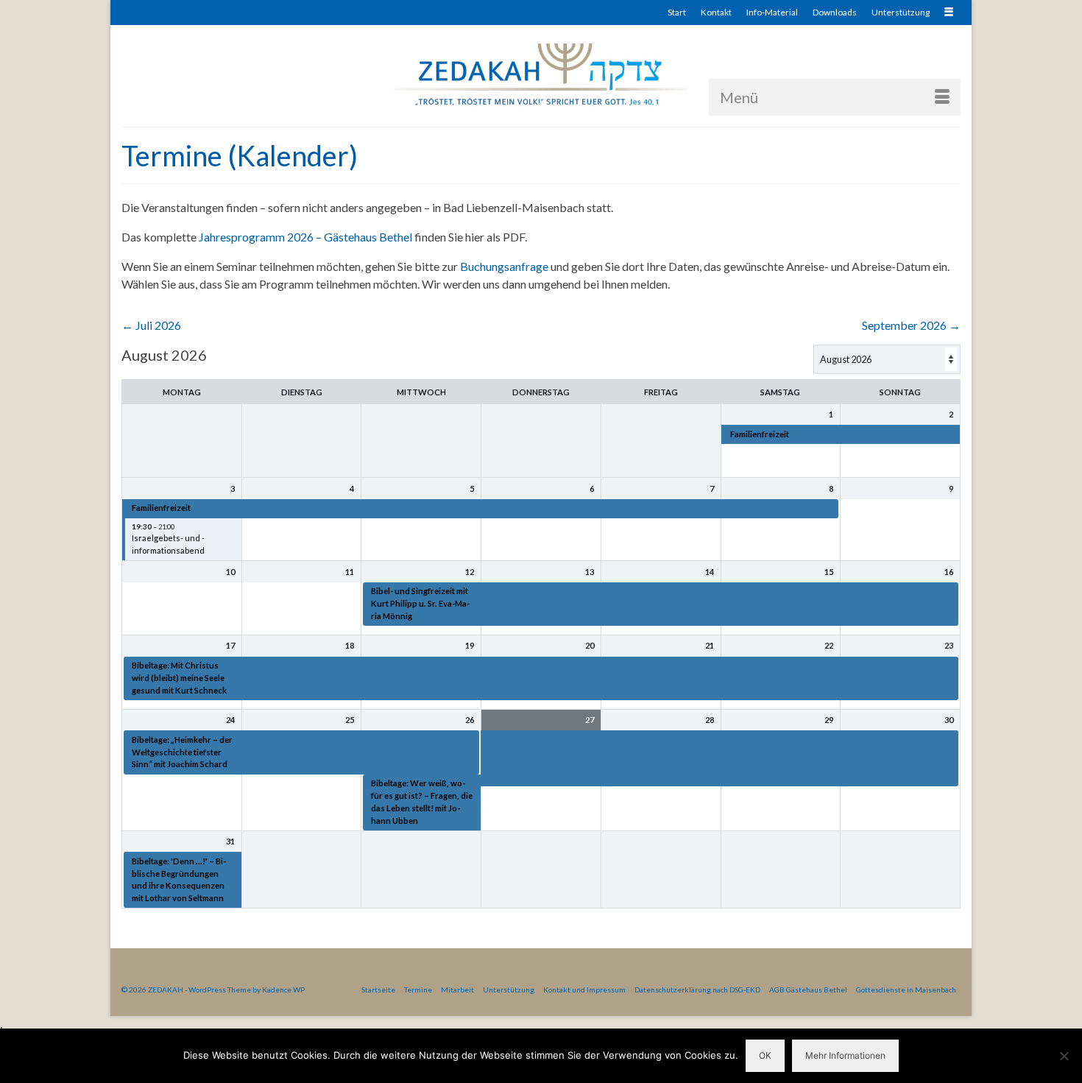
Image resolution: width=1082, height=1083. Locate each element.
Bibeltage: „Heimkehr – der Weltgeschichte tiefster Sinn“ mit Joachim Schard (182, 752)
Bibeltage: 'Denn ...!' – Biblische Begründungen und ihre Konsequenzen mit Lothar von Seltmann (179, 879)
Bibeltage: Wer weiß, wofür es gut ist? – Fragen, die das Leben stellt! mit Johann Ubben (422, 801)
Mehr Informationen (845, 1055)
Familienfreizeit (759, 434)
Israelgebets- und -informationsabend (168, 544)
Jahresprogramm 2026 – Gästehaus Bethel (305, 237)
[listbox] (887, 359)
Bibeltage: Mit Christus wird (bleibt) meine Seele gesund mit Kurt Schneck (179, 677)
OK (765, 1055)
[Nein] (1063, 1055)
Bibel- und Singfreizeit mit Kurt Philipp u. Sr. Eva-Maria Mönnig (420, 603)
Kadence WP (283, 989)
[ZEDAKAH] (541, 75)
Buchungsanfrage (504, 266)
